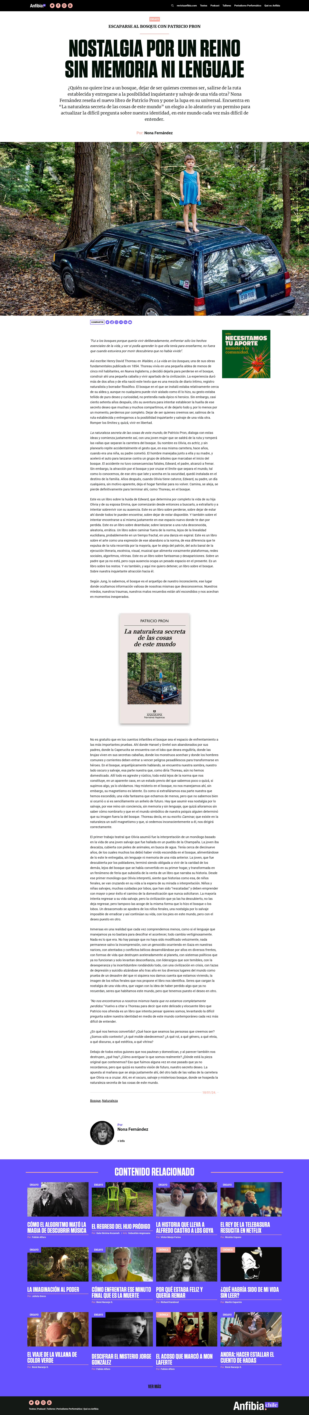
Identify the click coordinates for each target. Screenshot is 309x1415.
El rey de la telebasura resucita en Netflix (245, 1227)
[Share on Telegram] (121, 322)
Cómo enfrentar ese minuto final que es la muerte (121, 1292)
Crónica (163, 1249)
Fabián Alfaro (39, 1237)
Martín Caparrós (233, 1302)
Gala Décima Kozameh (108, 1233)
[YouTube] (70, 5)
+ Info (121, 1141)
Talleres (227, 5)
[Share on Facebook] (112, 322)
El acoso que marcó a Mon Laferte (184, 1359)
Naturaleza (110, 1101)
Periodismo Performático (247, 5)
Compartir (97, 322)
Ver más (154, 1386)
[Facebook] (58, 5)
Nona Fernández (158, 133)
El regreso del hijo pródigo (121, 1226)
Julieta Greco (39, 1296)
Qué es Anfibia (272, 5)
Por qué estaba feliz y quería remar (179, 1292)
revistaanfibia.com (187, 5)
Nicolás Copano (233, 1237)
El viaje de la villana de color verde (52, 1357)
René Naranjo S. (104, 1302)
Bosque (95, 1101)
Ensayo (34, 1184)
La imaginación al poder (53, 1289)
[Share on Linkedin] (125, 322)
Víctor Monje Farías (171, 1237)
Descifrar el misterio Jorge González (121, 1359)
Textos (203, 5)
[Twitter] (52, 5)
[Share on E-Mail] (130, 322)
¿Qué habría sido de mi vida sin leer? (249, 1292)
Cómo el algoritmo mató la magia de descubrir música (56, 1227)
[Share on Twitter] (107, 322)
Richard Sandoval (170, 1302)
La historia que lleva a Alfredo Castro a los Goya (184, 1227)
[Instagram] (64, 5)
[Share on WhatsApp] (116, 322)
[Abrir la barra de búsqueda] (172, 5)
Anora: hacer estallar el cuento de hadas (247, 1357)
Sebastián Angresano (139, 1233)
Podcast (215, 5)
